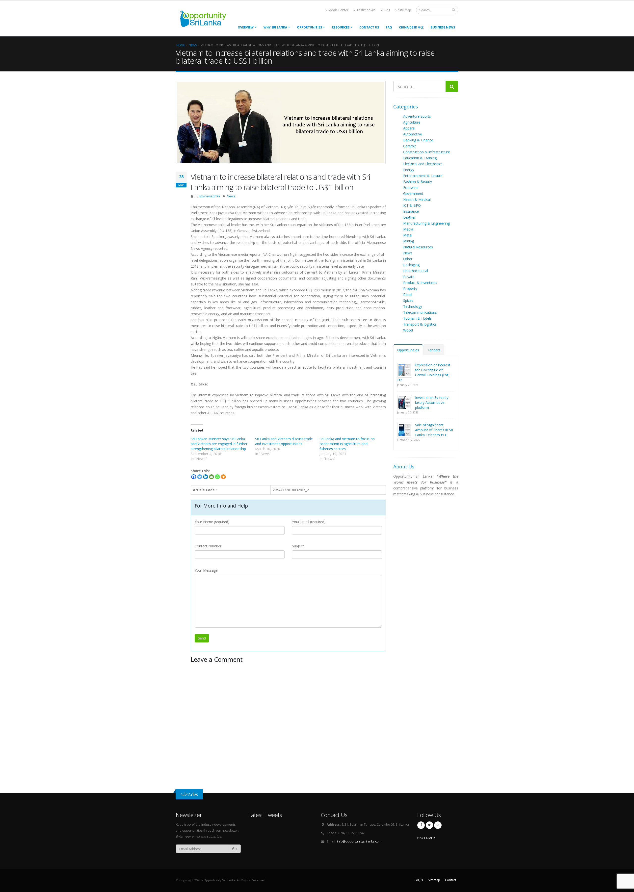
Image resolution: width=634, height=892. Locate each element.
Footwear (411, 187)
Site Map (404, 10)
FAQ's (419, 880)
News (231, 196)
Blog (386, 10)
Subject (298, 546)
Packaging (411, 264)
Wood (408, 330)
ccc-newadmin (209, 196)
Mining (408, 241)
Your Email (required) (308, 521)
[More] (223, 476)
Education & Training (420, 157)
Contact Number (208, 546)
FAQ (389, 27)
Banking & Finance (418, 140)
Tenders (433, 350)
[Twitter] (199, 476)
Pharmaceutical (415, 270)
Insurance (411, 211)
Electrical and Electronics (423, 163)
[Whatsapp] (217, 476)
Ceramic (409, 146)
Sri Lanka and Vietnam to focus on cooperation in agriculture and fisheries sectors (347, 443)
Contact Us (369, 27)
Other (407, 258)
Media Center (338, 10)
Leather (409, 217)
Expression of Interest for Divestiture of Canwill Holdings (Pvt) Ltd (423, 372)
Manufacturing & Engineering (426, 223)
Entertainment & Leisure (422, 175)
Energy (408, 169)
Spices (408, 300)
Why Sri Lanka (275, 27)
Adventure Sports (417, 116)
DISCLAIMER (426, 838)
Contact (450, 880)
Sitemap (434, 880)
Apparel (409, 128)
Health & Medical (417, 199)
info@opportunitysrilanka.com (359, 841)
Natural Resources (418, 247)
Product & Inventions (420, 282)
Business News (443, 27)
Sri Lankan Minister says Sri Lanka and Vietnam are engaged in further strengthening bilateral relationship (219, 443)
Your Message (206, 570)
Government (413, 193)
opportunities (309, 27)
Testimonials (365, 10)
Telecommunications (420, 312)
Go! (235, 848)
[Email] (211, 476)
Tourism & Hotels (417, 318)
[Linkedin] (205, 476)
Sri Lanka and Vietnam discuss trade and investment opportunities (284, 441)
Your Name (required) (212, 521)
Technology (412, 306)
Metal (407, 235)
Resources (340, 27)
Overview (246, 27)
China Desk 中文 (411, 27)
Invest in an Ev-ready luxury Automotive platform (431, 402)
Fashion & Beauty (417, 181)
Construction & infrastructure (426, 152)
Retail (407, 294)
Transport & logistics (420, 324)
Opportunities (408, 350)
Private (408, 276)
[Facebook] (193, 476)
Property (410, 288)
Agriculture (411, 122)
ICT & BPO (412, 205)
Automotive (412, 134)
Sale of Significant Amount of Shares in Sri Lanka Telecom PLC (434, 430)
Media (408, 229)
